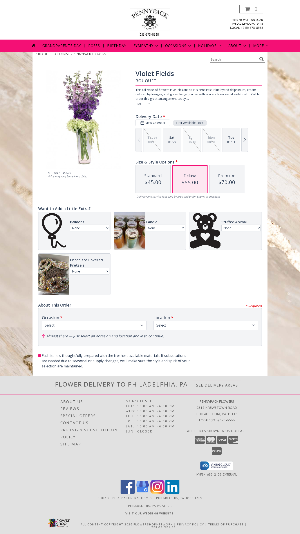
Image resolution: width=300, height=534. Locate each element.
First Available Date (190, 123)
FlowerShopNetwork (153, 524)
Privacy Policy (190, 524)
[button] (251, 9)
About (235, 45)
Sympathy (144, 45)
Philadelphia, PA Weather (150, 506)
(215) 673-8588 (252, 27)
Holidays (207, 45)
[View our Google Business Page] (143, 492)
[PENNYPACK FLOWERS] (150, 22)
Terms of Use (164, 527)
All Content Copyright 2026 (106, 524)
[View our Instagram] (157, 492)
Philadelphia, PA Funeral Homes (125, 498)
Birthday (116, 45)
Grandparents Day (61, 45)
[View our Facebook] (128, 492)
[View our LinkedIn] (172, 492)
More (258, 45)
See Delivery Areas (217, 385)
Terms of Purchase (226, 524)
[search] (261, 59)
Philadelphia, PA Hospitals (179, 498)
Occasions (175, 45)
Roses (94, 45)
